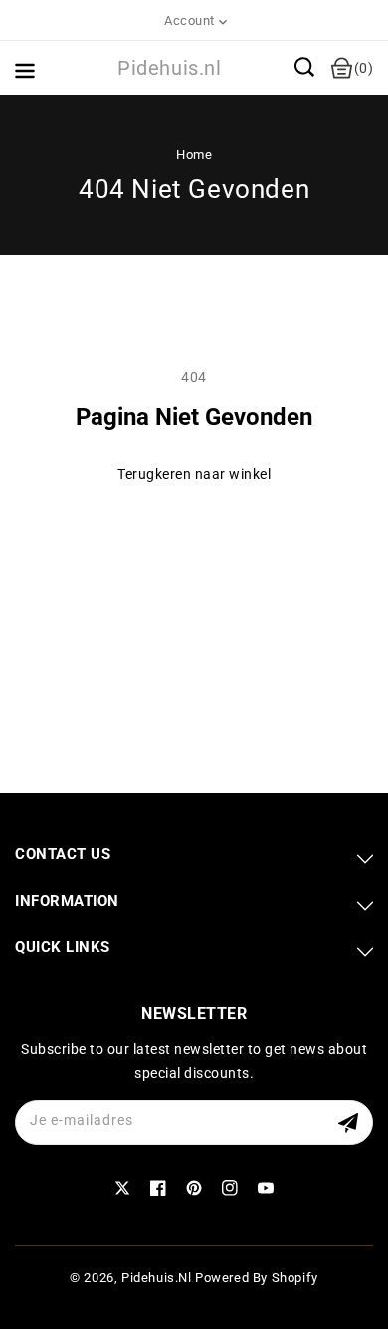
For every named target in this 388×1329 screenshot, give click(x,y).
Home (194, 154)
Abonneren (350, 1122)
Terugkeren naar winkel (194, 474)
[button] (304, 67)
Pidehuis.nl (156, 1277)
